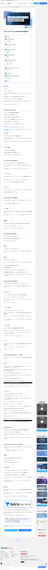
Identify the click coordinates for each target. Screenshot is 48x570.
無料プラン (7, 56)
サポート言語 (8, 40)
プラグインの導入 (8, 64)
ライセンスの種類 (8, 41)
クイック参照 (8, 51)
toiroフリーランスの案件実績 (4, 556)
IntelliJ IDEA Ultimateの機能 (11, 49)
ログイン (11, 530)
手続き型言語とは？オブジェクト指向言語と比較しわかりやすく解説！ (42, 453)
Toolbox (7, 69)
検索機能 (7, 52)
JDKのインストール (9, 61)
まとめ (8, 81)
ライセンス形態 (8, 78)
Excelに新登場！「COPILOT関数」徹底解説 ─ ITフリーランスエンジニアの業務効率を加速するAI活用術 (42, 494)
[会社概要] (22, 561)
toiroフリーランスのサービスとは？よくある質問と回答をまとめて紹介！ (42, 522)
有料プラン (7, 57)
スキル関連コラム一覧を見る (42, 471)
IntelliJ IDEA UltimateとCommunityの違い (13, 75)
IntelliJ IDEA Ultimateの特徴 (11, 44)
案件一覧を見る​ (42, 430)
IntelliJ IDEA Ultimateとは (11, 39)
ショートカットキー (9, 45)
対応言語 (7, 77)
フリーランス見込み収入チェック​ (15, 554)
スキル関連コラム (30, 3)
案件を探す (20, 3)
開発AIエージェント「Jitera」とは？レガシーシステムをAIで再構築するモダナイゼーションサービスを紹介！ (42, 488)
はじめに (8, 36)
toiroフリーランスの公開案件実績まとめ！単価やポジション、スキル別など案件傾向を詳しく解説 (42, 515)
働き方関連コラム (24, 3)
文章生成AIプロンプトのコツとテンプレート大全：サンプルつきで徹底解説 (42, 500)
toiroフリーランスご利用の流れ (5, 555)
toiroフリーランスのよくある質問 (5, 558)
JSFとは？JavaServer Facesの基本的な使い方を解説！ (42, 447)
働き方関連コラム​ (13, 555)
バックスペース (8, 47)
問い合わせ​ (2, 559)
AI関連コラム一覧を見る (42, 505)
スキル (8, 6)
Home (1, 6)
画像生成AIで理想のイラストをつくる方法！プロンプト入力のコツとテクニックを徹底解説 (42, 481)
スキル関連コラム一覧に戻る (18, 540)
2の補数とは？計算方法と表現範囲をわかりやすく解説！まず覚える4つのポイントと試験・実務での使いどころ (42, 440)
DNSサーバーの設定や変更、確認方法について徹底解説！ (42, 466)
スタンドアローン (8, 70)
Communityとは (9, 73)
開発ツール (11, 29)
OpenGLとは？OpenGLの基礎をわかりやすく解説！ (42, 460)
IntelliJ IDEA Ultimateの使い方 (11, 60)
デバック (7, 65)
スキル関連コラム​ (13, 556)
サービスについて (15, 3)
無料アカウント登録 (25, 530)
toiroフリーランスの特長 (4, 554)
